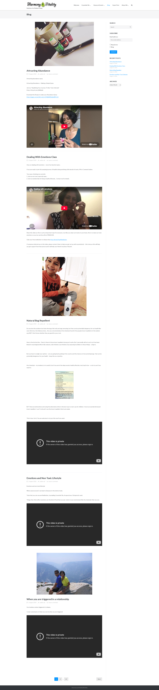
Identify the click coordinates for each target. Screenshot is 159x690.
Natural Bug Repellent (38, 320)
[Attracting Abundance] (64, 44)
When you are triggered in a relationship (48, 599)
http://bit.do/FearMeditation (58, 239)
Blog (108, 5)
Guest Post (115, 5)
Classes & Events (98, 5)
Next (99, 679)
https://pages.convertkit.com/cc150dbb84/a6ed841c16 (42, 97)
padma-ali (42, 74)
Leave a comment (53, 74)
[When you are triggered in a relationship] (64, 574)
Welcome (76, 5)
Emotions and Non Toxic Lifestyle (44, 478)
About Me (125, 5)
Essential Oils (86, 5)
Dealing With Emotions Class (42, 157)
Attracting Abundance (38, 70)
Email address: (114, 37)
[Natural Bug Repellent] (64, 286)
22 (66, 679)
